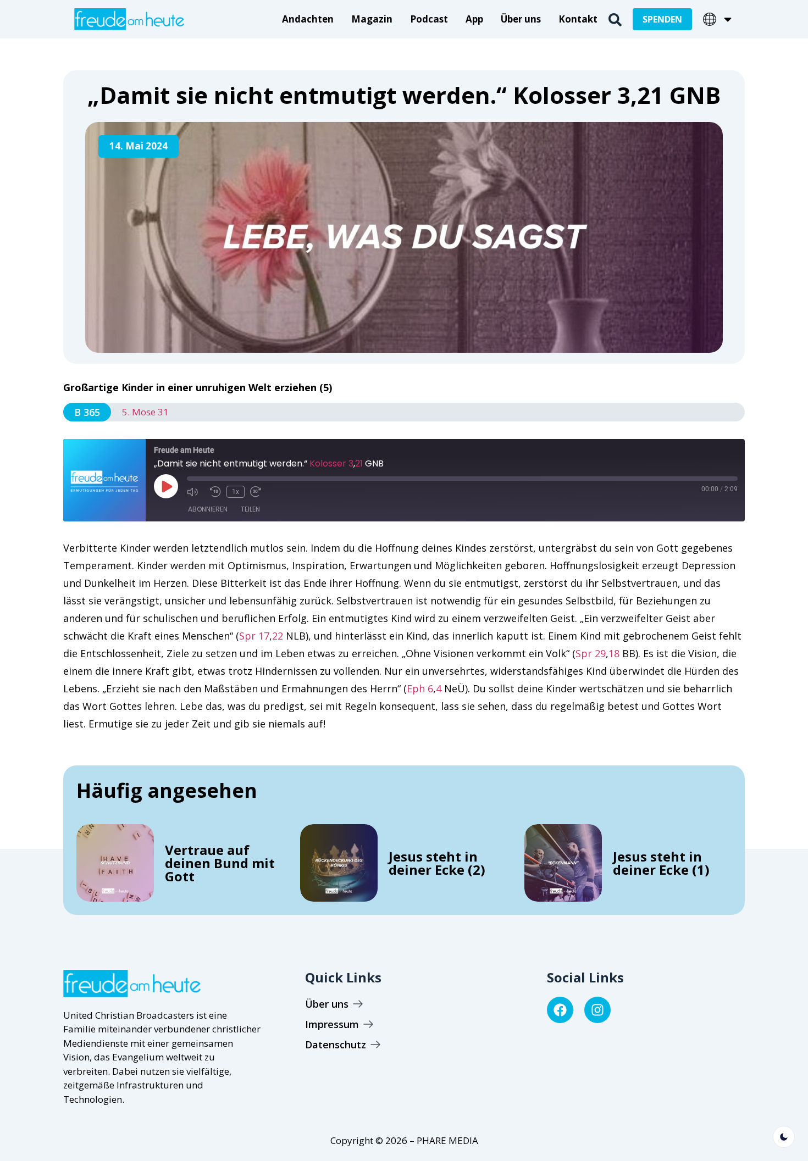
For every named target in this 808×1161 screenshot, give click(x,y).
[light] (784, 1137)
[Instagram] (597, 1010)
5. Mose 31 (145, 411)
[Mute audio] (195, 492)
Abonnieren (208, 509)
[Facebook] (560, 1010)
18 (613, 653)
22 (277, 635)
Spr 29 (590, 653)
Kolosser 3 (331, 463)
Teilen (250, 509)
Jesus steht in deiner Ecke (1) (661, 863)
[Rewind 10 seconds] (215, 491)
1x (235, 492)
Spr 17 (254, 635)
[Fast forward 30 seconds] (259, 491)
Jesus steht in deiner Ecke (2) (437, 863)
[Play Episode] (166, 486)
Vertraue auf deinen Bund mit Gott (220, 863)
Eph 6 (420, 688)
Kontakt (577, 19)
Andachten (308, 19)
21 (359, 463)
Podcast (429, 19)
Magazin (371, 19)
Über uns (521, 19)
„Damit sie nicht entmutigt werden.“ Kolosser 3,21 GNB (404, 94)
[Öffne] (728, 19)
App (474, 19)
